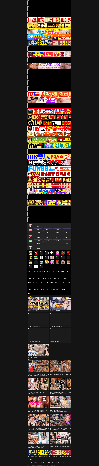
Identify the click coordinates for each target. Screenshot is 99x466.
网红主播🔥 (30, 293)
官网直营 (44, 271)
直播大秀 (61, 286)
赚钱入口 (53, 289)
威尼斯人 (29, 271)
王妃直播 (34, 278)
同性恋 (67, 243)
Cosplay (57, 226)
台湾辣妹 (38, 229)
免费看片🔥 (46, 282)
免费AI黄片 (64, 289)
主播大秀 (29, 278)
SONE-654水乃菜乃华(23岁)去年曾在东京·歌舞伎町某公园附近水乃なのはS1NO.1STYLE (38, 447)
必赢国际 (38, 274)
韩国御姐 (47, 229)
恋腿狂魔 (66, 235)
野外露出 (66, 232)
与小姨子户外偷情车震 (55, 310)
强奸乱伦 (47, 224)
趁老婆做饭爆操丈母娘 (33, 310)
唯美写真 (57, 240)
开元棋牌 (39, 271)
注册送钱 (58, 271)
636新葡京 (51, 282)
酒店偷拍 (68, 274)
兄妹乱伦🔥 (42, 289)
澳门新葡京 (65, 278)
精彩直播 (59, 274)
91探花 (48, 232)
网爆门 (67, 240)
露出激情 (47, 240)
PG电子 (53, 271)
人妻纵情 (57, 245)
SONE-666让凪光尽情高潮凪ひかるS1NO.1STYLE (36, 393)
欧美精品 (57, 224)
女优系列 (47, 235)
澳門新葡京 (35, 282)
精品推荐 (38, 224)
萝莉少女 (66, 224)
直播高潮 (54, 274)
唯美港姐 (57, 229)
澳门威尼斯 (67, 286)
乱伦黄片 (39, 278)
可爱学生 (57, 235)
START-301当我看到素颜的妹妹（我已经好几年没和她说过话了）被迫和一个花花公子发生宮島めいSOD (60, 393)
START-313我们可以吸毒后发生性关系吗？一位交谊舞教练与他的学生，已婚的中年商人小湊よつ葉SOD (38, 376)
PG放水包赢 (49, 274)
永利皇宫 (40, 282)
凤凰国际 (43, 274)
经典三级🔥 (30, 289)
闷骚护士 (66, 237)
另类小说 (38, 248)
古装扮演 (38, 235)
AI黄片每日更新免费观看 (55, 341)
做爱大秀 (56, 286)
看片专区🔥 (48, 289)
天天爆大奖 (35, 286)
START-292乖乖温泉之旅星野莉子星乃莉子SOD (60, 374)
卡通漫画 (38, 240)
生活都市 (38, 245)
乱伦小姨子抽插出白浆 (33, 357)
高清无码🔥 (58, 289)
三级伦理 (38, 226)
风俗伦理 (66, 245)
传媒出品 (38, 243)
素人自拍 (66, 226)
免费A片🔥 (36, 289)
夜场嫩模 (54, 278)
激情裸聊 (56, 282)
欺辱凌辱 (38, 232)
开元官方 (29, 286)
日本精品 (47, 226)
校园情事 (47, 245)
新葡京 (29, 274)
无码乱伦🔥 (68, 282)
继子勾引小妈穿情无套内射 (34, 326)
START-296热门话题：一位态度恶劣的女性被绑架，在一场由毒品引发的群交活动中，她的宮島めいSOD (60, 429)
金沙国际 (40, 286)
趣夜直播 (49, 278)
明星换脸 (47, 237)
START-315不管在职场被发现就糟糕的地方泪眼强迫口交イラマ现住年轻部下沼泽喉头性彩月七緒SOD (38, 429)
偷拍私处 (44, 278)
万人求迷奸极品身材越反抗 (34, 341)
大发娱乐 (29, 282)
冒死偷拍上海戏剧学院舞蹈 (56, 326)
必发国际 (59, 278)
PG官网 (34, 271)
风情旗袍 (38, 237)
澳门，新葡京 (46, 286)
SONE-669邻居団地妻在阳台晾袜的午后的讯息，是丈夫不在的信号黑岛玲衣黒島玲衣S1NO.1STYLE (59, 411)
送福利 (68, 271)
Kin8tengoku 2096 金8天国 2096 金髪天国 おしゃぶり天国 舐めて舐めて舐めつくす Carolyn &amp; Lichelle (38, 411)
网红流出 (57, 232)
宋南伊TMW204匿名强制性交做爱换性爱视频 (60, 446)
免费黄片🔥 (62, 282)
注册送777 (63, 271)
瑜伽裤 (57, 237)
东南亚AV (66, 229)
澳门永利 (48, 271)
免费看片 (52, 286)
